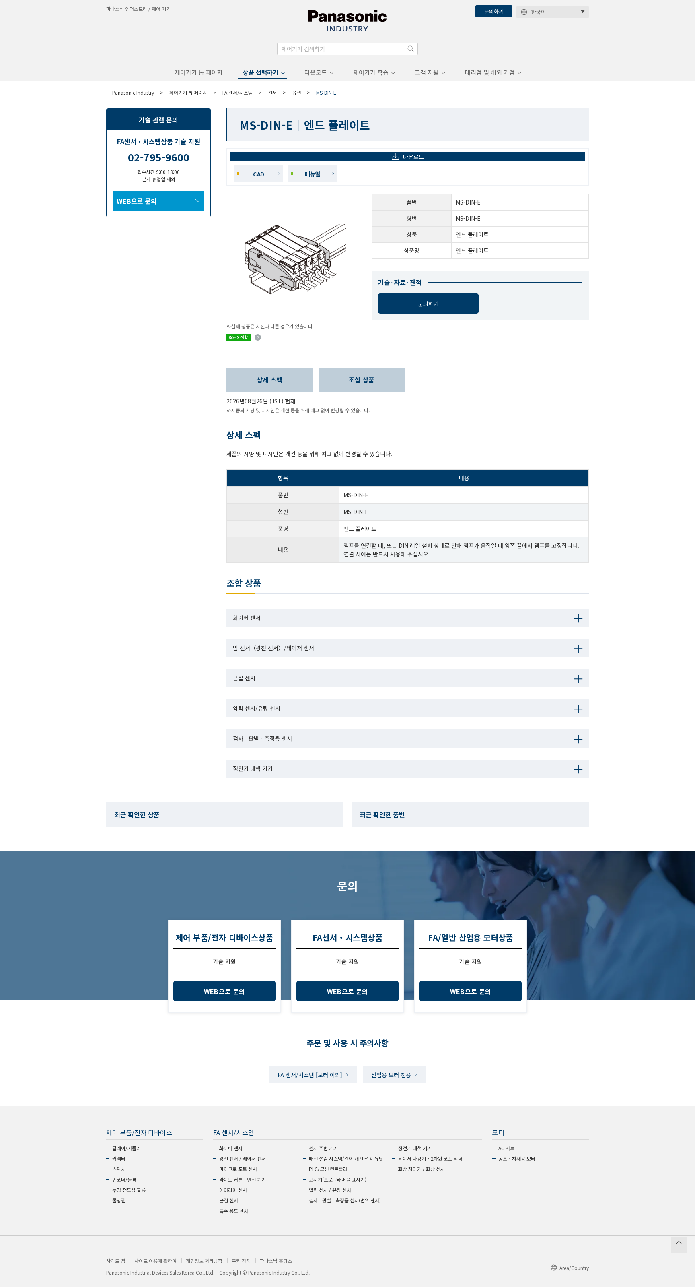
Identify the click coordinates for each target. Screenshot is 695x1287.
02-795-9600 (158, 157)
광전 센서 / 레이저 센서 (242, 1158)
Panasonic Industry (133, 92)
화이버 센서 (231, 1147)
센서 (272, 92)
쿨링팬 (118, 1200)
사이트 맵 (115, 1260)
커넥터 (118, 1158)
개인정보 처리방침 (204, 1260)
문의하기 (494, 11)
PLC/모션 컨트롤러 (328, 1168)
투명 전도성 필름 (129, 1189)
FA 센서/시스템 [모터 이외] (310, 1075)
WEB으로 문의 (137, 201)
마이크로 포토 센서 (238, 1168)
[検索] (410, 48)
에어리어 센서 (233, 1189)
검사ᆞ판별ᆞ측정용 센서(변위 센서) (345, 1200)
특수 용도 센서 (233, 1210)
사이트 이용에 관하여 (155, 1260)
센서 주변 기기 (323, 1147)
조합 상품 (361, 379)
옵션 (296, 92)
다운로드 (315, 72)
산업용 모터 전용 (391, 1075)
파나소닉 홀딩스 (276, 1260)
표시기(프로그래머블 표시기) (337, 1179)
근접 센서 (228, 1200)
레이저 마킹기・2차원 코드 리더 (430, 1158)
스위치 (118, 1168)
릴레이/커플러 (126, 1147)
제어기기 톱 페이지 (199, 72)
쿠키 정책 (241, 1260)
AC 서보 (506, 1147)
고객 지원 (427, 72)
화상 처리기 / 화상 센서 (421, 1168)
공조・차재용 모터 (516, 1158)
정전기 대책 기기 (415, 1147)
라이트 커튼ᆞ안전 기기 (242, 1179)
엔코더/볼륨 (124, 1179)
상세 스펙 (269, 379)
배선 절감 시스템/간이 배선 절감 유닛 (346, 1158)
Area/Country (574, 1267)
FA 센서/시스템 (237, 92)
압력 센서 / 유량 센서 (330, 1189)
